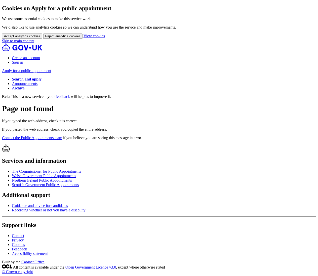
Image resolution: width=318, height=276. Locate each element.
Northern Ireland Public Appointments (42, 180)
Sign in (17, 62)
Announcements (25, 83)
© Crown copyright (17, 272)
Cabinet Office (32, 262)
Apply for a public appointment (26, 71)
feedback (63, 96)
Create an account (26, 58)
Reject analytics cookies (62, 36)
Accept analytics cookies (22, 36)
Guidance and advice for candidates (40, 205)
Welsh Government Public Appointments (44, 176)
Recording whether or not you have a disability (48, 210)
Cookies (18, 244)
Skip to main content (18, 41)
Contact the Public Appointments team (32, 138)
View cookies (94, 36)
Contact (18, 236)
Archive (18, 88)
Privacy (18, 240)
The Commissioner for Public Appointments (46, 171)
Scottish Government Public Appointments (45, 185)
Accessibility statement (30, 253)
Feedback (19, 249)
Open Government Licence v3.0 (90, 267)
